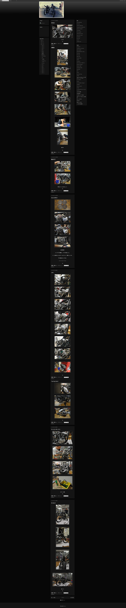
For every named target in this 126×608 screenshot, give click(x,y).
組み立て (53, 159)
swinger (78, 87)
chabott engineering (80, 25)
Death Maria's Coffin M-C (81, 62)
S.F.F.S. (78, 39)
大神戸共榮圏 (79, 91)
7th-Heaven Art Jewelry (80, 48)
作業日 (53, 47)
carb (52, 272)
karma (78, 72)
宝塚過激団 (78, 93)
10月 (42, 48)
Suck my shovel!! (79, 86)
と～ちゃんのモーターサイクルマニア (81, 90)
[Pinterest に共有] (67, 43)
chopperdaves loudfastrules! (81, 27)
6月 (42, 66)
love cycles (78, 38)
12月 (42, 45)
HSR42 (53, 23)
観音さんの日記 (79, 102)
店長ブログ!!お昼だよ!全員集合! (81, 97)
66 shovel (53, 503)
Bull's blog (78, 56)
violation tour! (79, 41)
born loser (78, 23)
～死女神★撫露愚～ (80, 103)
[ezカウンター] (42, 23)
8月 (42, 50)
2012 (42, 43)
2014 (42, 40)
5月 (42, 67)
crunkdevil (78, 61)
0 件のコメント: (60, 43)
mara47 (78, 81)
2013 (42, 41)
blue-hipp (78, 53)
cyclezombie (78, 30)
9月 (42, 49)
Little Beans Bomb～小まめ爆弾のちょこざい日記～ (81, 78)
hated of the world (79, 35)
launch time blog (79, 74)
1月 (42, 72)
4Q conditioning (79, 22)
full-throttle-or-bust (80, 33)
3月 (42, 70)
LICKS (78, 75)
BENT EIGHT (79, 49)
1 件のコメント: (60, 592)
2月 (42, 71)
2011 (42, 44)
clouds (78, 59)
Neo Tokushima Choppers (81, 82)
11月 (42, 46)
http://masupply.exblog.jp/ (62, 260)
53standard (78, 46)
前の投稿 (72, 597)
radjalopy (78, 84)
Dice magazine (79, 31)
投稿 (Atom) (63, 600)
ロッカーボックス (55, 429)
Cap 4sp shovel (54, 381)
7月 (42, 64)
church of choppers (80, 28)
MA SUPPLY (54, 198)
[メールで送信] (64, 43)
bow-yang (78, 54)
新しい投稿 (53, 597)
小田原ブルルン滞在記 (80, 95)
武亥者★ (78, 100)
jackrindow (78, 69)
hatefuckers (78, 36)
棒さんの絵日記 (79, 99)
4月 (42, 68)
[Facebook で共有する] (66, 43)
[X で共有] (65, 43)
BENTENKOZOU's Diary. (81, 51)
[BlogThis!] (65, 43)
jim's (77, 70)
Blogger (64, 606)
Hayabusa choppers (80, 64)
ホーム (63, 597)
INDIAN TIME (79, 66)
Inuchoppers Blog (79, 67)
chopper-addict (79, 58)
